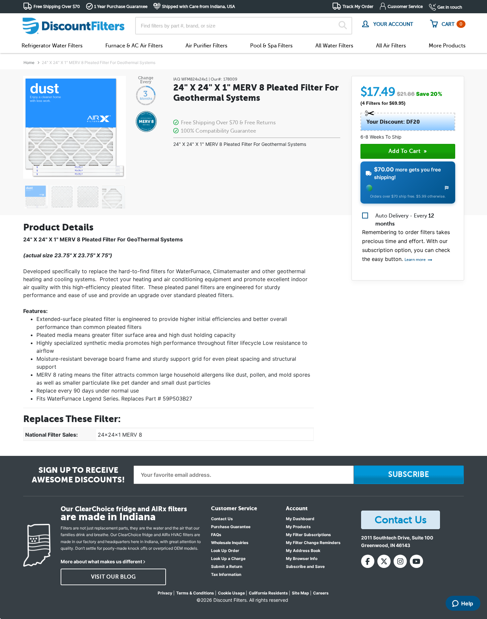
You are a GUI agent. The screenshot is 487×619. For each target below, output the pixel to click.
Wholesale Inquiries (229, 542)
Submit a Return (226, 566)
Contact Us (222, 518)
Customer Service (405, 6)
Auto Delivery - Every (404, 220)
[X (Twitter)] (384, 561)
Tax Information (226, 574)
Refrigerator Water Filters (52, 46)
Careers (321, 592)
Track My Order (358, 6)
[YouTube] (416, 561)
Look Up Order (225, 550)
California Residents (268, 592)
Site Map (300, 592)
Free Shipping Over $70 (56, 6)
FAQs (216, 534)
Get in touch (449, 7)
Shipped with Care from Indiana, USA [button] (198, 6)
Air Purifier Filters (206, 46)
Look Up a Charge (228, 558)
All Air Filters (391, 46)
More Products (447, 46)
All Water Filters (334, 46)
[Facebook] (367, 561)
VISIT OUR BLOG (113, 577)
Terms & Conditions (195, 592)
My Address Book (303, 550)
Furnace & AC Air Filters (134, 46)
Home (29, 62)
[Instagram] (400, 561)
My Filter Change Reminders (313, 542)
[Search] (343, 26)
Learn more (416, 259)
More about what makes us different (101, 561)
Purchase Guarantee (230, 526)
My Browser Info (301, 558)
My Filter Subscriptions (308, 534)
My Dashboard (300, 518)
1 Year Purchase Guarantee (120, 6)
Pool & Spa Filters (271, 46)
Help (467, 603)
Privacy (165, 592)
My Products (298, 526)
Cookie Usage (231, 592)
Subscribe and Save (305, 566)
